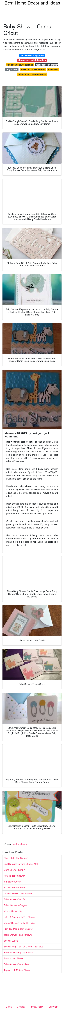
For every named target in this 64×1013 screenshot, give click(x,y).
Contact (21, 1006)
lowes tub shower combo (33, 69)
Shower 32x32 (11, 940)
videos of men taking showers (32, 74)
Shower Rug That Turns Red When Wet (23, 946)
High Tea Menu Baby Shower (18, 928)
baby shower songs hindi (32, 55)
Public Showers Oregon (15, 905)
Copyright (53, 1006)
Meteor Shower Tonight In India (19, 922)
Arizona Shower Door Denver (18, 893)
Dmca (9, 1006)
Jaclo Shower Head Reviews (18, 934)
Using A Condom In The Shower (19, 917)
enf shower (53, 69)
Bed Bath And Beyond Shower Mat (21, 863)
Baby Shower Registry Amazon (19, 952)
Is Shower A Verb (12, 881)
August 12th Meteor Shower (17, 970)
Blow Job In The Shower (16, 858)
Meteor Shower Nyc (13, 911)
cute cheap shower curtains (19, 64)
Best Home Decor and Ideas (32, 3)
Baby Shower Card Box (15, 899)
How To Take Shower (14, 875)
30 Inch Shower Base (14, 887)
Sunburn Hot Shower (14, 958)
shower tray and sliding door (32, 60)
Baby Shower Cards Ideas (16, 964)
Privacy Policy (36, 1006)
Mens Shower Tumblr (14, 869)
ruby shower (12, 69)
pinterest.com (20, 844)
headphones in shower (47, 64)
